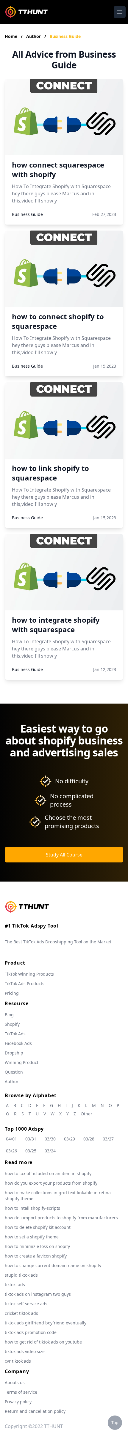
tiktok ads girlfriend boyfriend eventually (45, 1323)
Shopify (12, 1024)
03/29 (69, 1139)
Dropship (14, 1053)
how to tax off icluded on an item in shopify (48, 1173)
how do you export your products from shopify (51, 1183)
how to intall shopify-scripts (32, 1208)
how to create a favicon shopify (36, 1256)
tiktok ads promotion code (31, 1332)
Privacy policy (18, 1401)
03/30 (50, 1139)
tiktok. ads (15, 1284)
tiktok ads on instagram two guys (38, 1294)
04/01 (11, 1139)
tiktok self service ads (26, 1303)
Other (86, 1114)
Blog (9, 1014)
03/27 (108, 1139)
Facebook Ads (18, 1043)
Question (14, 1072)
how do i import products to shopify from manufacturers (61, 1217)
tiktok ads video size (25, 1351)
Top (114, 1422)
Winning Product (21, 1062)
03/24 (50, 1151)
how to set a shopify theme (32, 1237)
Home (11, 36)
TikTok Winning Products (29, 974)
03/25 (30, 1151)
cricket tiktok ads (21, 1313)
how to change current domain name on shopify (53, 1265)
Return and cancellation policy (35, 1411)
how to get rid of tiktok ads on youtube (43, 1342)
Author (34, 36)
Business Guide (65, 36)
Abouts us (15, 1382)
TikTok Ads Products (24, 983)
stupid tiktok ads (21, 1275)
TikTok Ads (15, 1034)
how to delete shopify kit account (38, 1227)
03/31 (30, 1139)
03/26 (11, 1151)
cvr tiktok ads (18, 1361)
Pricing (12, 993)
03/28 (88, 1139)
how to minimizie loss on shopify (37, 1246)
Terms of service (21, 1392)
